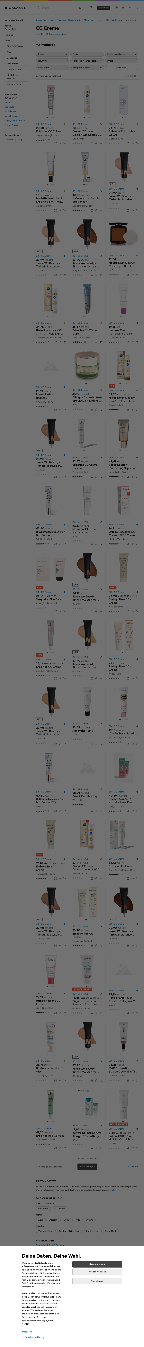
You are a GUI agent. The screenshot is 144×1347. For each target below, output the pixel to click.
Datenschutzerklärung (33, 1337)
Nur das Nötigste (97, 1271)
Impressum (27, 1331)
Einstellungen (97, 1281)
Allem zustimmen (97, 1264)
